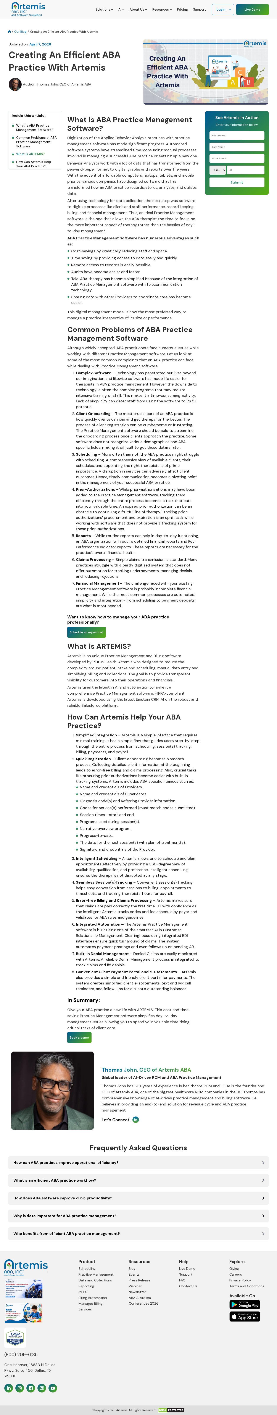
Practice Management (96, 1274)
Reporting (86, 1286)
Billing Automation (93, 1298)
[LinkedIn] (8, 1388)
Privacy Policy (240, 1280)
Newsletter (137, 1292)
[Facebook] (30, 1388)
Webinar (135, 1286)
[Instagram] (19, 1388)
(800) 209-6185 (21, 1354)
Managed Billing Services (91, 1306)
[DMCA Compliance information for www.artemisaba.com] (171, 1410)
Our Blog (20, 32)
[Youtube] (52, 1388)
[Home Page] (32, 1267)
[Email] (41, 1388)
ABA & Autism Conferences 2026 (143, 1301)
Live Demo (253, 9)
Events (134, 1274)
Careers (235, 1274)
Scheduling (87, 1268)
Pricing (182, 9)
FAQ (182, 1280)
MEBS (83, 1292)
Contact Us (188, 1286)
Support (199, 9)
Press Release (139, 1280)
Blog (132, 1268)
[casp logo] (15, 1338)
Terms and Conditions (246, 1286)
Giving (234, 1268)
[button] (104, 9)
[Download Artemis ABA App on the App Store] (244, 1304)
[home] (27, 9)
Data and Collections (95, 1280)
